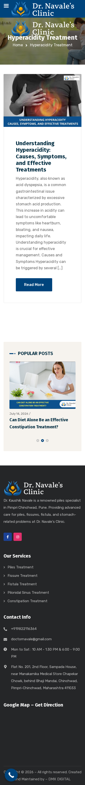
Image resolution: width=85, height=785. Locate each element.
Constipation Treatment (27, 601)
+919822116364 (24, 629)
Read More (34, 284)
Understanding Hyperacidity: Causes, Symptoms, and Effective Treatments (41, 156)
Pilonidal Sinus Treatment (28, 592)
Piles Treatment (21, 567)
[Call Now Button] (11, 775)
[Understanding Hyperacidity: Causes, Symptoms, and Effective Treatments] (42, 100)
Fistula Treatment (22, 584)
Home (18, 45)
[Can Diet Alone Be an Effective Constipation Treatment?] (42, 385)
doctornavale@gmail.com (31, 639)
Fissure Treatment (23, 576)
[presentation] (11, 440)
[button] (37, 440)
